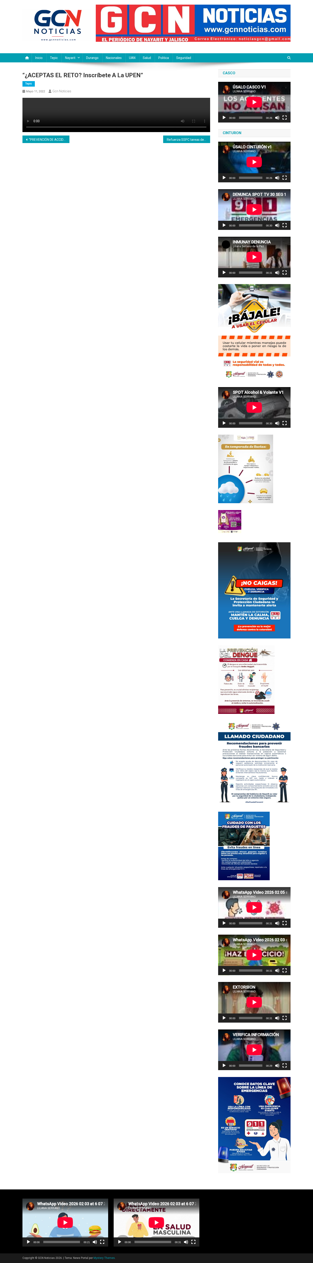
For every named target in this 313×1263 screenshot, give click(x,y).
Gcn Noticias (61, 91)
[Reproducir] (224, 117)
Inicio (39, 58)
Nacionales (114, 58)
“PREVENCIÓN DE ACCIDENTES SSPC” (49, 139)
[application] (254, 102)
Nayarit (70, 58)
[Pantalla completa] (284, 117)
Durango (92, 58)
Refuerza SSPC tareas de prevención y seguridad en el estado (188, 139)
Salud (147, 58)
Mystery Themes (104, 1258)
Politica (163, 58)
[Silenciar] (277, 117)
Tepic (54, 58)
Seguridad (183, 58)
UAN (132, 58)
